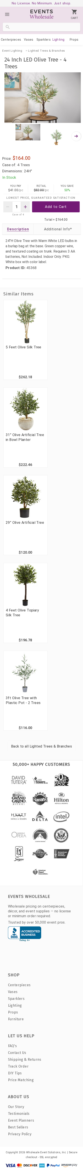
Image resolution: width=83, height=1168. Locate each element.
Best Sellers (18, 1127)
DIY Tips (15, 1073)
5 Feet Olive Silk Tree (23, 347)
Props (74, 39)
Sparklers (44, 39)
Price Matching (21, 1080)
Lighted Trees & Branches (46, 50)
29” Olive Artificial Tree (25, 522)
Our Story (16, 1107)
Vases (28, 39)
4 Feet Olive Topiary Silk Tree (22, 612)
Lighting (58, 39)
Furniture (16, 1019)
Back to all (41, 746)
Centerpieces (11, 39)
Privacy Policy (20, 1134)
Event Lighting (12, 50)
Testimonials (19, 1114)
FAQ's (12, 1046)
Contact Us (17, 1053)
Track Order (18, 1066)
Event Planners (21, 1120)
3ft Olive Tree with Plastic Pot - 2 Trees (23, 700)
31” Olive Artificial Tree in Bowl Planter (25, 437)
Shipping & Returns (24, 1059)
